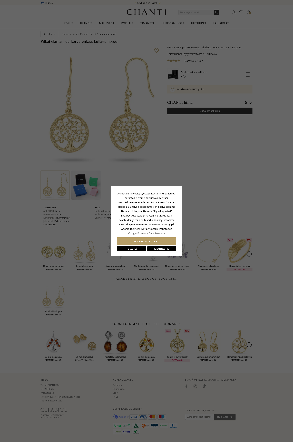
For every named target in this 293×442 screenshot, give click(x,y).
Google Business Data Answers (146, 233)
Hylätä (131, 248)
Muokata (161, 248)
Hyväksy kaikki (146, 241)
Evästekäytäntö (158, 224)
